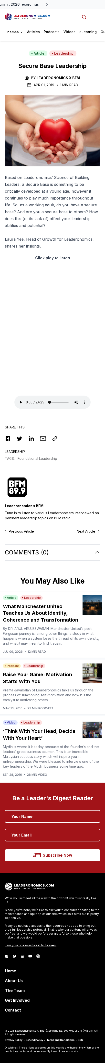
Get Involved (17, 1000)
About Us (14, 980)
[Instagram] (38, 956)
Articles (33, 32)
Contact (13, 1010)
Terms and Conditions (60, 1039)
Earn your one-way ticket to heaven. (30, 945)
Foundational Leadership (37, 458)
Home (10, 970)
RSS (80, 1039)
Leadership (64, 53)
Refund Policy (34, 1039)
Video (11, 722)
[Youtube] (30, 956)
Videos (69, 32)
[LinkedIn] (22, 956)
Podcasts (52, 32)
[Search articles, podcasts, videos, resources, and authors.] (84, 16)
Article (39, 53)
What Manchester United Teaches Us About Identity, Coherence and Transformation (40, 613)
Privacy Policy (13, 1039)
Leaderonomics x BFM (58, 78)
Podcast (13, 666)
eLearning (88, 32)
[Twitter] (15, 956)
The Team (15, 990)
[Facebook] (7, 956)
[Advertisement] (52, 331)
